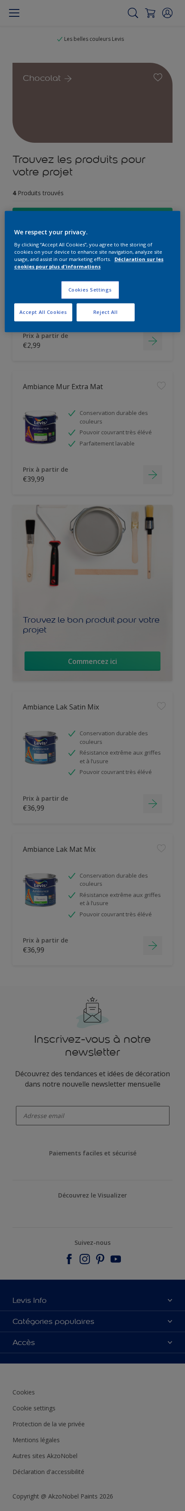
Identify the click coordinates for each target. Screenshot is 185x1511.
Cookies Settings (90, 289)
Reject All (105, 312)
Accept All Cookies (43, 312)
